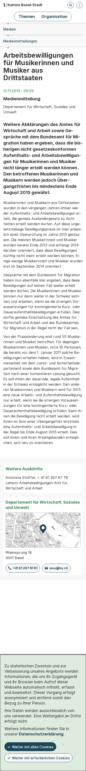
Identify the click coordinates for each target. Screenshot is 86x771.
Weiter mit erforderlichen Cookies (41, 758)
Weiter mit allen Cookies (32, 747)
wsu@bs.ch (58, 568)
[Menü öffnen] (79, 5)
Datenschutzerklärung (41, 734)
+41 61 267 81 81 (25, 568)
